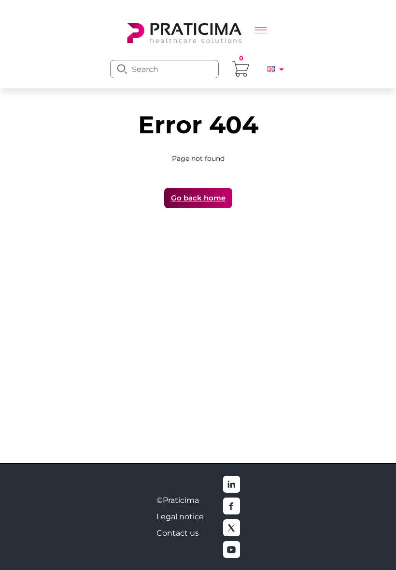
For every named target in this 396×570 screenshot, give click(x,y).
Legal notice (180, 516)
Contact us (177, 533)
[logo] (183, 31)
